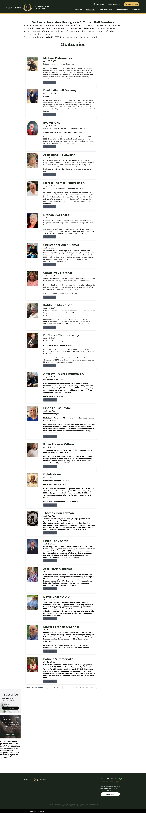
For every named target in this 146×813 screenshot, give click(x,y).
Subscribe (10, 708)
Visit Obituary (50, 82)
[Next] (95, 687)
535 (87, 687)
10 (80, 687)
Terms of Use (74, 806)
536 (92, 687)
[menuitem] (79, 9)
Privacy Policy (64, 806)
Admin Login (82, 806)
